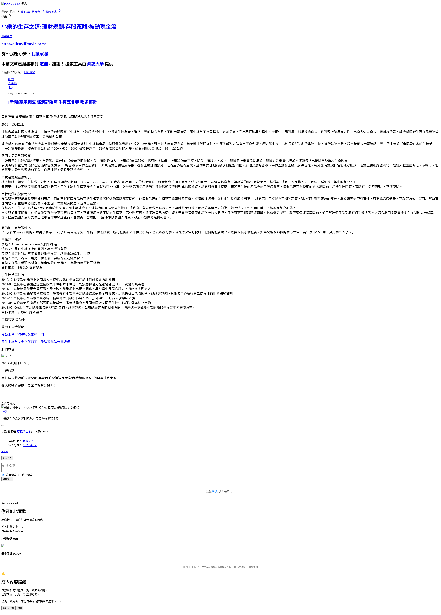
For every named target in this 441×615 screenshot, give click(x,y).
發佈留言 (7, 479)
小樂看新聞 (30, 445)
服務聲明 (253, 567)
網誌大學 (95, 64)
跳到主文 (6, 36)
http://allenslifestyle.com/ (23, 44)
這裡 (44, 64)
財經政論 (29, 72)
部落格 (12, 83)
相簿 (11, 79)
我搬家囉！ (41, 54)
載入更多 (7, 458)
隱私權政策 (239, 567)
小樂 (4, 411)
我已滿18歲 (8, 608)
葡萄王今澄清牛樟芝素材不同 (22, 334)
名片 (11, 87)
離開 (20, 608)
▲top (4, 451)
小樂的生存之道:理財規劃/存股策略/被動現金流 (59, 27)
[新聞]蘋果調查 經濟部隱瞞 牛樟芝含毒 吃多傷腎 (52, 102)
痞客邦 (21, 431)
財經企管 (28, 441)
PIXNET (195, 567)
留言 (28, 431)
